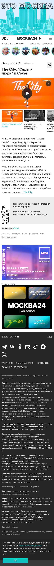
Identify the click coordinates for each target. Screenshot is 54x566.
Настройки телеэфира (11, 375)
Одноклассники (20, 347)
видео (42, 234)
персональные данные (30, 545)
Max (43, 347)
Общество (29, 63)
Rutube (27, 347)
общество (6, 234)
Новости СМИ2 (8, 284)
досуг (24, 234)
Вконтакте (12, 347)
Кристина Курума (9, 237)
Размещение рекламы (14, 367)
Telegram (4, 347)
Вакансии (7, 363)
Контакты (43, 363)
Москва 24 (27, 38)
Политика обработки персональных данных (20, 486)
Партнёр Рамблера (10, 527)
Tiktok (35, 347)
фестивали (33, 234)
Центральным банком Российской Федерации (27, 503)
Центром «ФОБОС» (43, 498)
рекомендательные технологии (15, 494)
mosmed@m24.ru (20, 469)
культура (16, 234)
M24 (17, 336)
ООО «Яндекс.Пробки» (25, 507)
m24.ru (9, 383)
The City (28, 192)
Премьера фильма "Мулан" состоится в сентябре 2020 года (30, 213)
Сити (16, 228)
